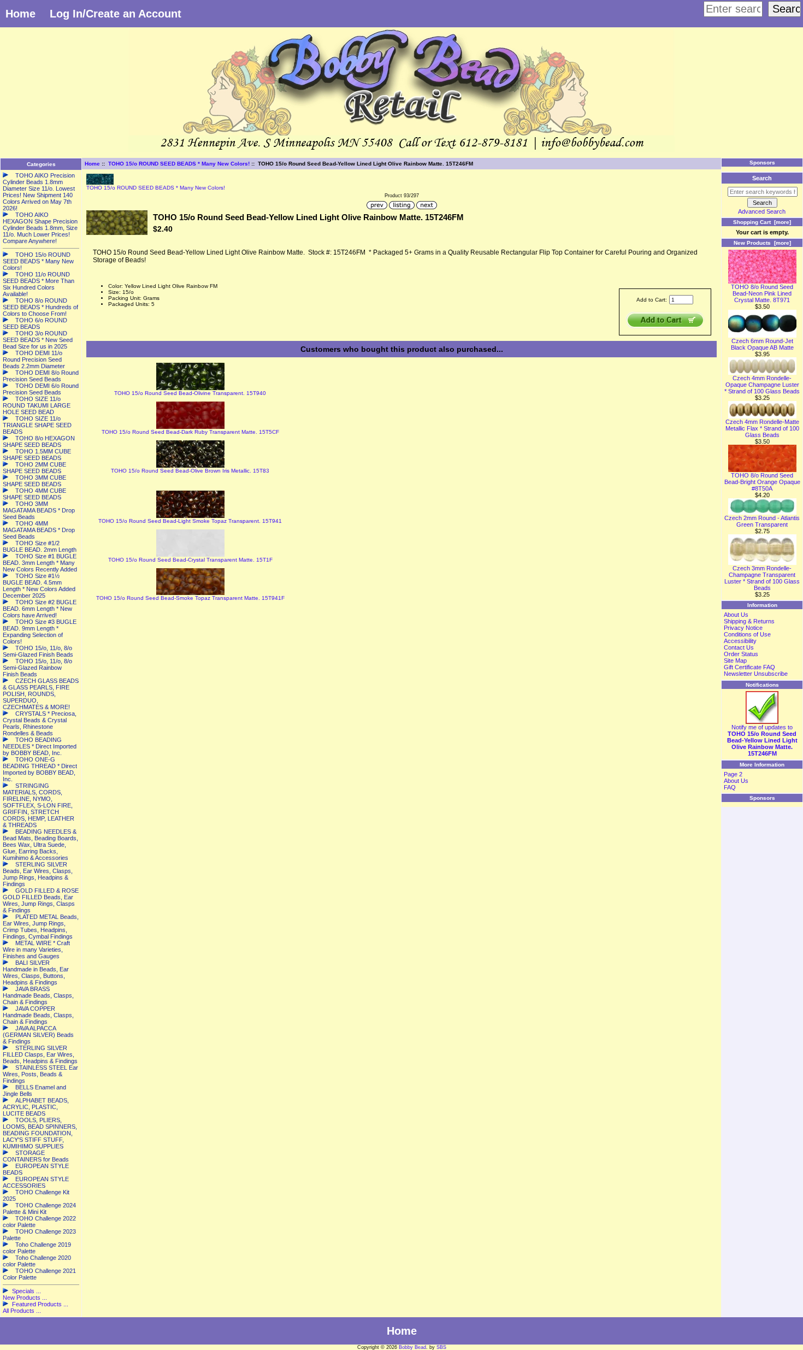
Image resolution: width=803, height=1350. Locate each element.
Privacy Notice (743, 627)
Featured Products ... (40, 1304)
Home (20, 14)
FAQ (730, 787)
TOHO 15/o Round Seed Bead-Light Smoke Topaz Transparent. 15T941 (190, 521)
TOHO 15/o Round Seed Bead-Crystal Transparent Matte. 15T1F (190, 560)
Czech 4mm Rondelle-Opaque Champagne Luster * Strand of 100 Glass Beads (762, 384)
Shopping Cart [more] (762, 222)
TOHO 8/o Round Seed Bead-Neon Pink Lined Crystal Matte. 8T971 (762, 293)
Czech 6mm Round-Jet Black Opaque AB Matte (762, 344)
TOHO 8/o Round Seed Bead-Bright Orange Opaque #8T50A (762, 482)
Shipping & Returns (749, 621)
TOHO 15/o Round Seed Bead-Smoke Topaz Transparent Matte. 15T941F (190, 598)
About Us (736, 614)
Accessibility (740, 641)
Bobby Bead (412, 1347)
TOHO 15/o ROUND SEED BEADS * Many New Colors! (179, 164)
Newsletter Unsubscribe (756, 673)
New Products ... (25, 1297)
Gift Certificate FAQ (749, 667)
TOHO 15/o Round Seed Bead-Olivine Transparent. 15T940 (190, 393)
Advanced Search (762, 211)
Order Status (741, 654)
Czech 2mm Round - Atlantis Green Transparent (762, 521)
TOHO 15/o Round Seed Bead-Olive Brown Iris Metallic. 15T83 (190, 471)
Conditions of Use (747, 634)
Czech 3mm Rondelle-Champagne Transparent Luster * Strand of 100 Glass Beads (762, 578)
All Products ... (22, 1310)
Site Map (735, 660)
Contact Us (739, 647)
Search (762, 178)
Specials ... (26, 1291)
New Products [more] (762, 243)
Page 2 (733, 774)
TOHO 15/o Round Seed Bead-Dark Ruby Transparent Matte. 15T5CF (190, 432)
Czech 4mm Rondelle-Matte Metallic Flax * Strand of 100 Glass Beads (762, 428)
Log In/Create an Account (115, 14)
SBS (441, 1347)
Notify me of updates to (762, 740)
